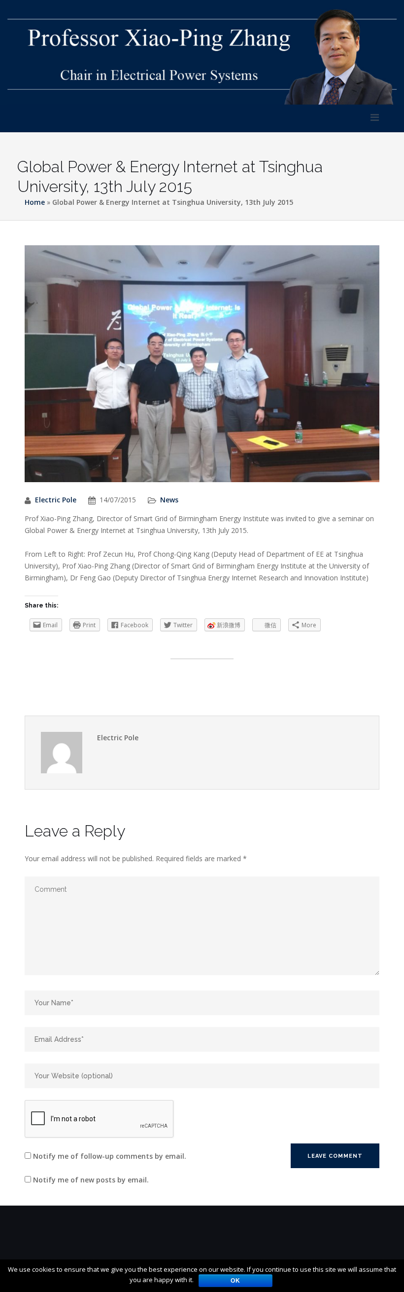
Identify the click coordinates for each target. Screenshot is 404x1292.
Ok (235, 1280)
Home (35, 202)
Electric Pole (55, 499)
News (169, 499)
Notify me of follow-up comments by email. (109, 1156)
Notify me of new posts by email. (91, 1179)
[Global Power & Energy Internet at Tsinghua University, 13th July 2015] (202, 369)
